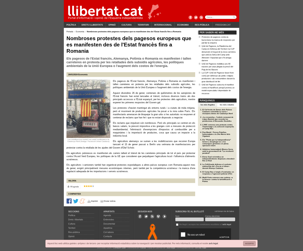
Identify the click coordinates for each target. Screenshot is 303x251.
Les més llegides (208, 105)
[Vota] (73, 186)
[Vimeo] (158, 216)
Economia (183, 25)
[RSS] (201, 17)
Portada (70, 31)
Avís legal (171, 248)
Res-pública (202, 25)
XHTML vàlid (200, 248)
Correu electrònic (212, 216)
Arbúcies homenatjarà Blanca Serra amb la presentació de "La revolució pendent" (218, 151)
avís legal (213, 243)
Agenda (107, 215)
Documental (109, 224)
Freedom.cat (223, 25)
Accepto (249, 244)
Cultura (127, 25)
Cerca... (221, 17)
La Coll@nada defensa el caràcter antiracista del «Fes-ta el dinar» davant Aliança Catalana (216, 166)
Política (71, 25)
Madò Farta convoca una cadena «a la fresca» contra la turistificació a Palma (217, 179)
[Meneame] (82, 201)
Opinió (112, 25)
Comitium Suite (119, 248)
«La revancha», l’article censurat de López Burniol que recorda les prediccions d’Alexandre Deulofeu (217, 119)
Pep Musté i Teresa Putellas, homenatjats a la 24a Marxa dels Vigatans (216, 134)
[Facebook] (190, 17)
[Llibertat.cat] (105, 12)
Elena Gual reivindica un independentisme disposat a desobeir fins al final (218, 159)
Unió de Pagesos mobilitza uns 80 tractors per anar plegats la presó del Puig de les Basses (217, 67)
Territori (143, 25)
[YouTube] (164, 216)
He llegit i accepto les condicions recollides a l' (205, 224)
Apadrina (107, 228)
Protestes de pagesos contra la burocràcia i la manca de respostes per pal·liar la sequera (218, 40)
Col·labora (108, 232)
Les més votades (227, 105)
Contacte (107, 236)
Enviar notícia (109, 201)
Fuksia (143, 248)
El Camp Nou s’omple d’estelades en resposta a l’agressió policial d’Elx (218, 173)
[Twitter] (196, 17)
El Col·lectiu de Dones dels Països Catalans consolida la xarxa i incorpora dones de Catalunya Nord (217, 111)
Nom (177, 216)
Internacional (163, 25)
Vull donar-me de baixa (224, 211)
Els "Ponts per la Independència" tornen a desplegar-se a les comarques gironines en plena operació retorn (216, 143)
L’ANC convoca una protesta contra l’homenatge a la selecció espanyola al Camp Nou (218, 127)
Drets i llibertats (92, 25)
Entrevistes (108, 219)
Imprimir (94, 201)
